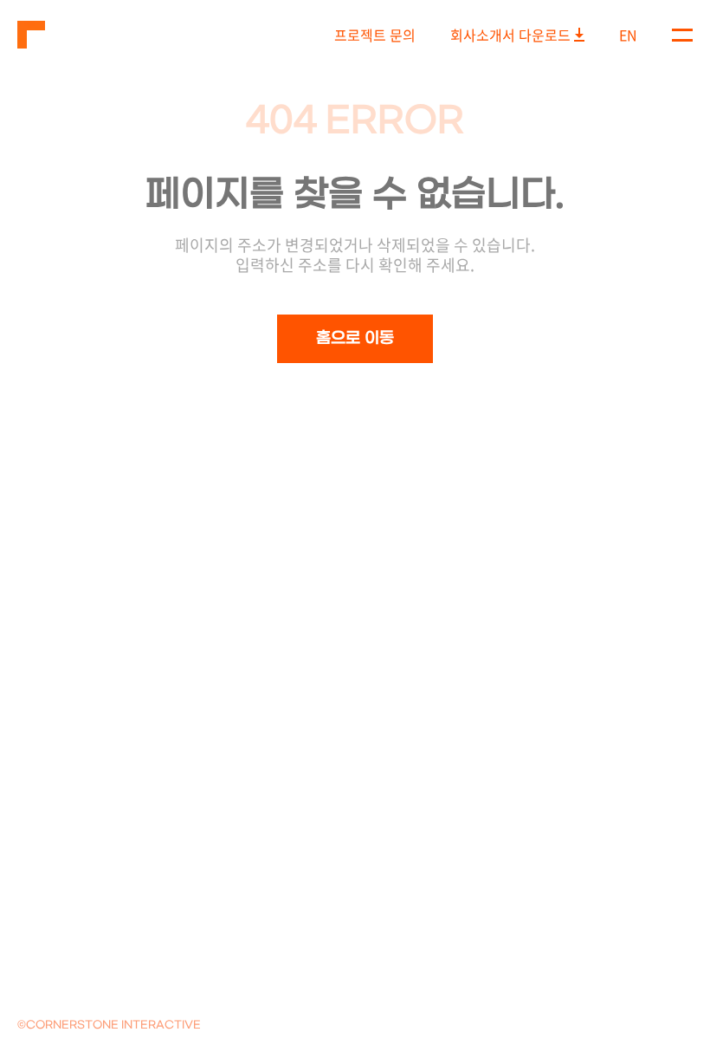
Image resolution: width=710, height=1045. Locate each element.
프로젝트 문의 (375, 34)
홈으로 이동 (355, 338)
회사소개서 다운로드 (510, 34)
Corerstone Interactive (31, 35)
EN (628, 34)
